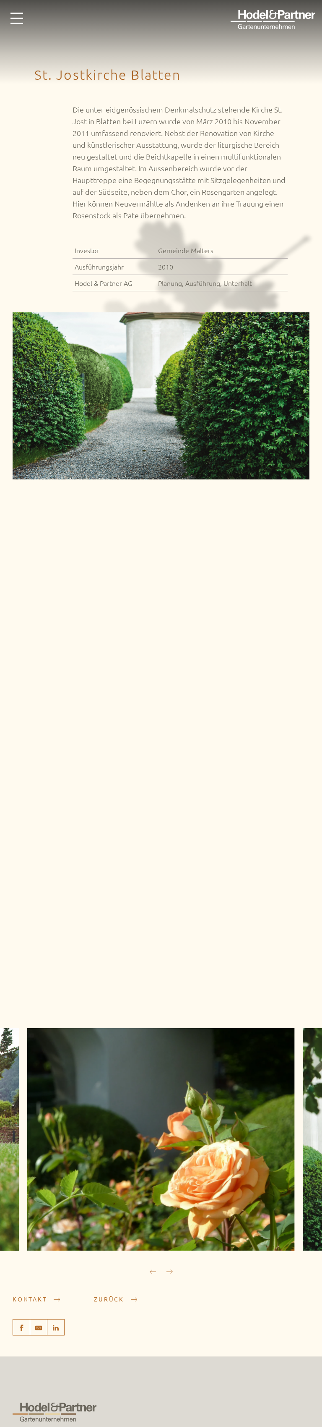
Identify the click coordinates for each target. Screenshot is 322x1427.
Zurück (110, 1299)
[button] (169, 1271)
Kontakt (31, 1299)
